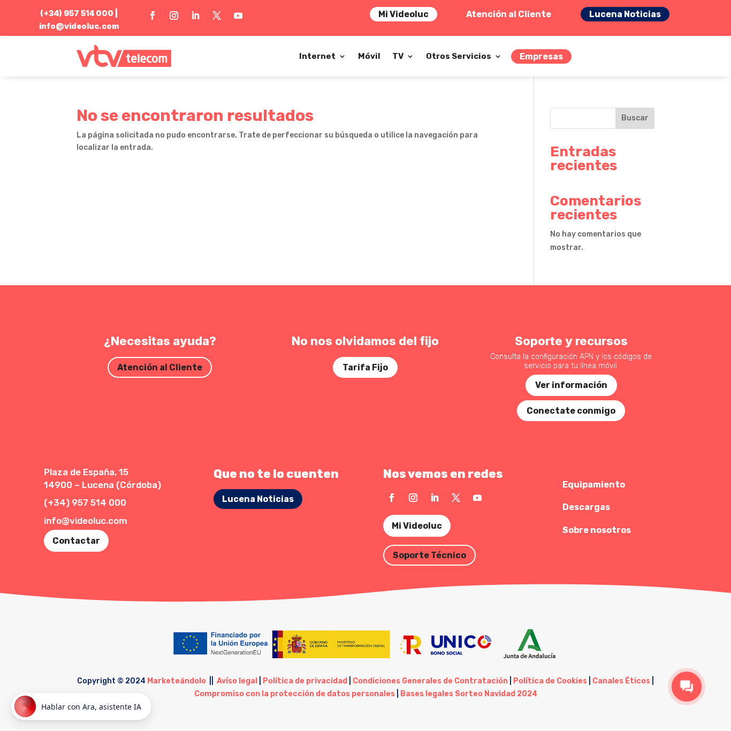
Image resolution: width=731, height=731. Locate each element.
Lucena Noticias (625, 14)
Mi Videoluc (403, 14)
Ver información (571, 385)
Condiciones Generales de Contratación (430, 681)
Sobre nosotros (596, 530)
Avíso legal (237, 681)
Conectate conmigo (571, 411)
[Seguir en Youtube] (238, 15)
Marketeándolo (176, 681)
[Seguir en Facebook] (152, 15)
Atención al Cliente (508, 14)
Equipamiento (593, 484)
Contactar (76, 541)
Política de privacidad (305, 681)
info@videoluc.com (79, 26)
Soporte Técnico (429, 555)
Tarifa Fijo (365, 367)
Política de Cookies (550, 681)
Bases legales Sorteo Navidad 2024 (468, 693)
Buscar (635, 118)
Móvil (369, 56)
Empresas (541, 56)
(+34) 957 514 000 (85, 502)
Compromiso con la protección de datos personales (294, 693)
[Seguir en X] (216, 15)
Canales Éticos (621, 681)
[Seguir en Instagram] (173, 15)
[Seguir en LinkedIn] (195, 15)
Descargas (586, 507)
